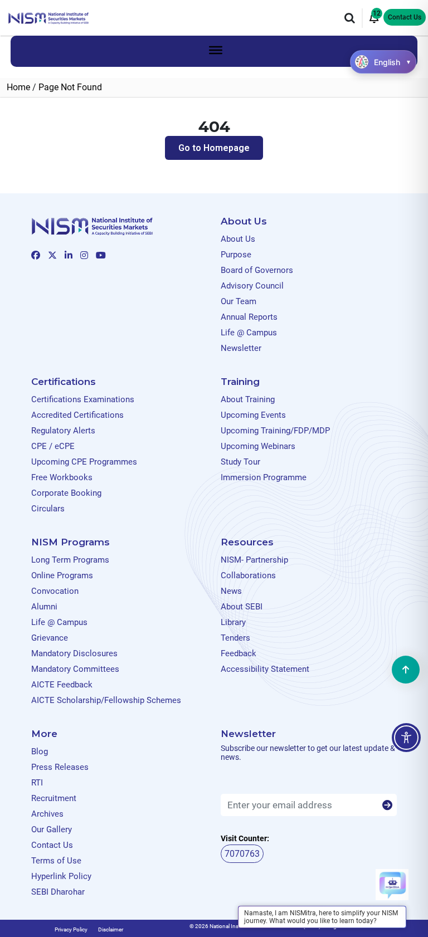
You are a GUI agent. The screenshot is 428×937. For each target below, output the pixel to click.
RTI (37, 783)
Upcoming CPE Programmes (84, 462)
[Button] (387, 805)
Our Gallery (51, 829)
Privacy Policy (71, 929)
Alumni (44, 607)
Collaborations (248, 575)
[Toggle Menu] (215, 49)
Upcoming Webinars (258, 446)
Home (18, 87)
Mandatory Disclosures (74, 653)
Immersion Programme (264, 477)
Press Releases (60, 767)
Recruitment (53, 798)
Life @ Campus (249, 333)
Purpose (236, 255)
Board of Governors (257, 270)
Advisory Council (252, 286)
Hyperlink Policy (61, 876)
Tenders (235, 638)
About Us (238, 239)
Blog (39, 751)
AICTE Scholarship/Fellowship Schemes (106, 700)
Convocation (55, 591)
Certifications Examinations (82, 399)
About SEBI (241, 607)
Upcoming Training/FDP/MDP (275, 431)
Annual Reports (249, 317)
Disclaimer (110, 929)
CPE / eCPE (53, 446)
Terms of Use (56, 861)
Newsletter (241, 348)
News (231, 591)
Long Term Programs (70, 560)
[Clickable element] (48, 17)
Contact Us (404, 17)
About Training (248, 399)
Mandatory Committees (75, 669)
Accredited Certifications (77, 415)
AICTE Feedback (62, 685)
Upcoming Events (253, 415)
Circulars (48, 509)
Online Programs (62, 575)
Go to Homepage (214, 148)
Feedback (238, 653)
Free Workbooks (62, 477)
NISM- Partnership (254, 560)
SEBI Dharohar (58, 892)
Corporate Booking (66, 493)
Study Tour (240, 462)
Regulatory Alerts (63, 431)
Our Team (238, 301)
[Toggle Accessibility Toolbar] (406, 737)
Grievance (49, 638)
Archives (47, 814)
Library (233, 622)
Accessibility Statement (265, 669)
